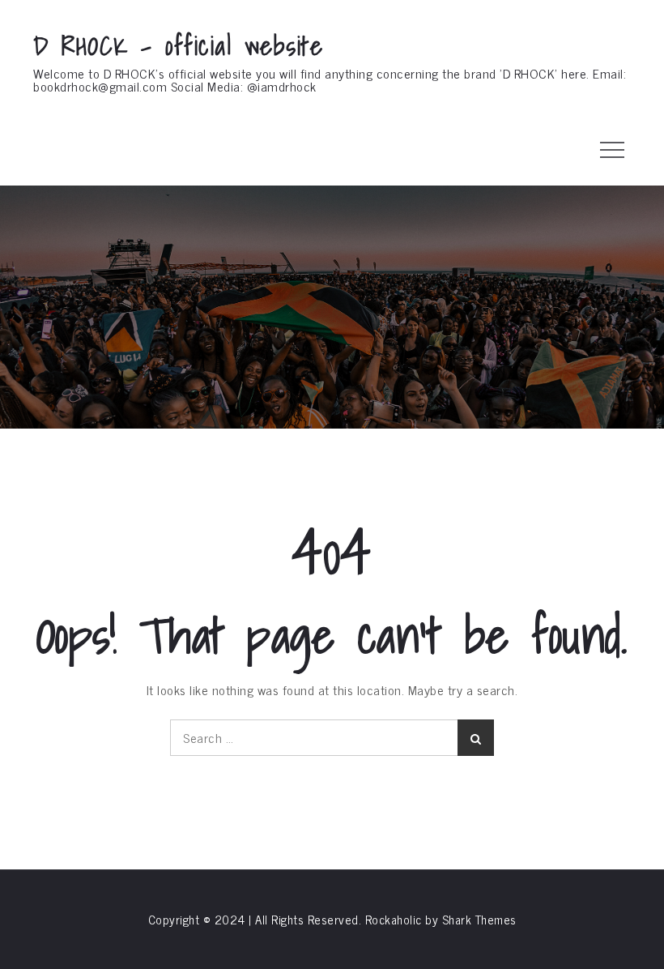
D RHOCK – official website (178, 45)
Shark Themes (479, 919)
